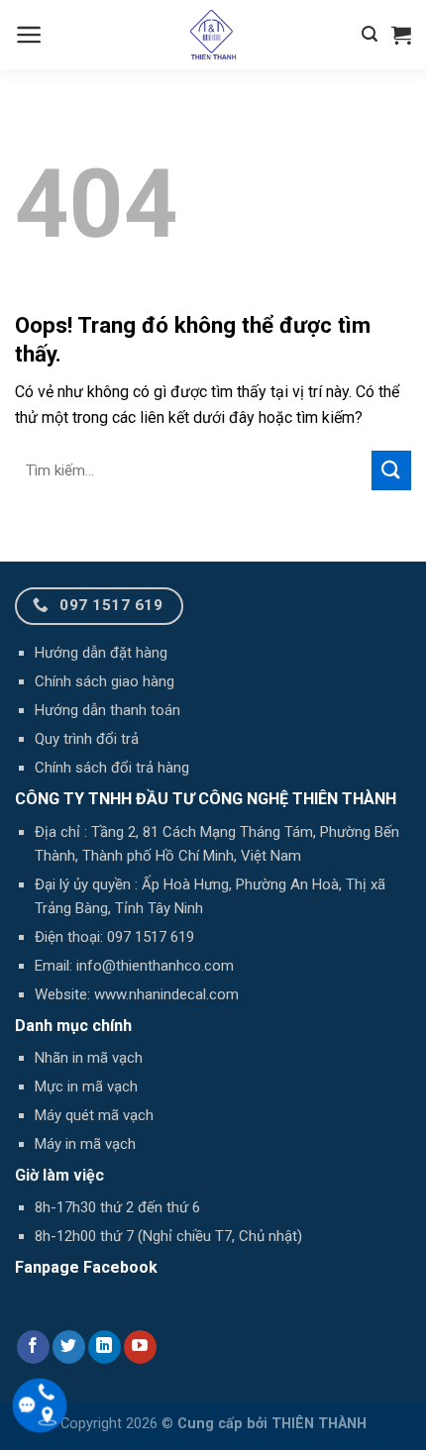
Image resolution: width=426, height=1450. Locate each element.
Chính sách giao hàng (104, 681)
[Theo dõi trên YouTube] (140, 1347)
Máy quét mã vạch (94, 1115)
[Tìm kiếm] (369, 34)
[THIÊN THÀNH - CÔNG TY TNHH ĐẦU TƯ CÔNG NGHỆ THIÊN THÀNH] (213, 34)
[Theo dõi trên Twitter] (69, 1347)
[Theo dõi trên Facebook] (33, 1347)
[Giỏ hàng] (401, 34)
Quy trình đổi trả (87, 739)
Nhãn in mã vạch (89, 1058)
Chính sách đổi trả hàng (112, 768)
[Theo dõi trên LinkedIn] (104, 1347)
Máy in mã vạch (85, 1144)
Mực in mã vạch (86, 1086)
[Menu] (29, 34)
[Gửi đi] (391, 470)
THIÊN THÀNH (319, 1423)
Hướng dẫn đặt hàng (101, 653)
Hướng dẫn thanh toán (107, 710)
